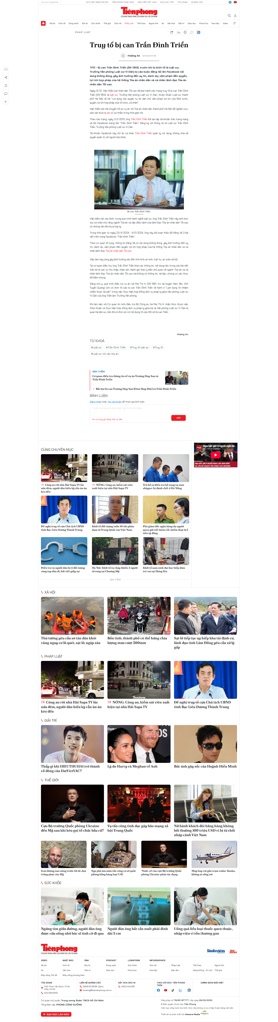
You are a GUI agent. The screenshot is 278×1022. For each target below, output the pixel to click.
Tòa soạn (182, 2)
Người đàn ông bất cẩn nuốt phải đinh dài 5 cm (137, 930)
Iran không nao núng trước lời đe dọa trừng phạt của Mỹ (63, 872)
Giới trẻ (117, 23)
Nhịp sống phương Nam (73, 975)
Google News (198, 32)
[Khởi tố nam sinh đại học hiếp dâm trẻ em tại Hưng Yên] (166, 551)
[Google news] (190, 990)
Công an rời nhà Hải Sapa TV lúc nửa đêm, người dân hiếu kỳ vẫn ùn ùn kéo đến (64, 488)
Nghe (6, 69)
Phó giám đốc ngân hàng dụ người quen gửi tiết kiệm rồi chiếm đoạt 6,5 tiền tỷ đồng (165, 530)
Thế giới (107, 23)
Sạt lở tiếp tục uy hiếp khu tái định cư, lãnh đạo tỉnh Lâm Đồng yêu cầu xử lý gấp (204, 642)
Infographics (157, 960)
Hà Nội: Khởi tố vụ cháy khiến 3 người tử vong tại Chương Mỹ (115, 569)
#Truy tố (158, 347)
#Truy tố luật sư (139, 347)
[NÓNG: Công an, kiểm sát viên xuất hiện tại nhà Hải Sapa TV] (115, 468)
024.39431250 (51, 993)
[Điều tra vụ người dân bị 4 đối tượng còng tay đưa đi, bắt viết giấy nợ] (64, 551)
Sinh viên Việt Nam (147, 2)
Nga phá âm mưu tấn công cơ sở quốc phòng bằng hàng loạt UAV (113, 872)
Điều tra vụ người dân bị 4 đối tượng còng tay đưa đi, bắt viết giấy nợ (63, 569)
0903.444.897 (128, 986)
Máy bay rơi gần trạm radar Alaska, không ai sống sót (213, 872)
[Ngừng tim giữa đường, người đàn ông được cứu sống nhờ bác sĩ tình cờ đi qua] (72, 906)
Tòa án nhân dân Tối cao (118, 250)
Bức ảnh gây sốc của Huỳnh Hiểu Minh (205, 766)
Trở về (6, 102)
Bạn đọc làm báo (58, 1014)
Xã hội (52, 23)
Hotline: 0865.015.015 (97, 2)
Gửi (179, 418)
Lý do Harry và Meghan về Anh (132, 766)
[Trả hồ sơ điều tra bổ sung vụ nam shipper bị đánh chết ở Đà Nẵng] (166, 468)
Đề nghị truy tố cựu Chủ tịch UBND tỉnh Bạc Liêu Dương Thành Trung (62, 528)
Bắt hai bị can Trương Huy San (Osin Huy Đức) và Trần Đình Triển (136, 389)
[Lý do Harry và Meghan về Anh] (138, 744)
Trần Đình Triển (139, 119)
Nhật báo (68, 960)
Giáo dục (192, 23)
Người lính (153, 23)
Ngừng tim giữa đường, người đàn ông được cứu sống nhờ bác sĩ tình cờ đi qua (72, 930)
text (178, 32)
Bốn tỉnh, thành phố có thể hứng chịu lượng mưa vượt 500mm (137, 640)
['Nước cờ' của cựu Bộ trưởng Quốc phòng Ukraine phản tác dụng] (164, 854)
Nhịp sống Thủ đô (49, 975)
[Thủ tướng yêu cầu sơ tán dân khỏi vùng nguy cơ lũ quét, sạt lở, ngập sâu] (72, 616)
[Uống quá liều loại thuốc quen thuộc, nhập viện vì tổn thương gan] (205, 906)
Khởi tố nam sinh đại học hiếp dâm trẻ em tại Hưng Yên (164, 569)
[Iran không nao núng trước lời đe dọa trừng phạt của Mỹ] (64, 854)
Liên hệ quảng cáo (90, 982)
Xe (163, 23)
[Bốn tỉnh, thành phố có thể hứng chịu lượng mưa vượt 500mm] (138, 616)
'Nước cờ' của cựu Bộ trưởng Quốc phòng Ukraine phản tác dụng (161, 872)
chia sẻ (172, 32)
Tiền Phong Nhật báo (123, 2)
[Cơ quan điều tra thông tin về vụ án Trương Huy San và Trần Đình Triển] (176, 378)
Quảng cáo (197, 2)
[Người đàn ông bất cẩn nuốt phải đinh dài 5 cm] (138, 906)
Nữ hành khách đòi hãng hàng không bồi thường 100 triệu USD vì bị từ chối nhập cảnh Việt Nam (204, 830)
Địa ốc (85, 23)
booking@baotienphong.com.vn (97, 990)
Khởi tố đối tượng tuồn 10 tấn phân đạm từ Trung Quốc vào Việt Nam (113, 528)
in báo (185, 32)
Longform (134, 960)
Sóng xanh (73, 23)
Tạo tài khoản (115, 401)
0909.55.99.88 (90, 986)
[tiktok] (174, 990)
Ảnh (86, 960)
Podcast (111, 960)
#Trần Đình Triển (116, 347)
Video (225, 23)
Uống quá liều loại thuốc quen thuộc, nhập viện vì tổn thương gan (203, 930)
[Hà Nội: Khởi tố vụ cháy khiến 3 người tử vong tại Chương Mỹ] (115, 551)
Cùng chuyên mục (57, 449)
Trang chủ (43, 23)
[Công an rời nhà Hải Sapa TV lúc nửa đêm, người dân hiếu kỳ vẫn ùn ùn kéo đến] (64, 468)
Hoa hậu (215, 23)
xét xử (110, 112)
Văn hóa (171, 23)
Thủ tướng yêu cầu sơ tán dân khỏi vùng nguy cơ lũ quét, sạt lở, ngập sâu (70, 640)
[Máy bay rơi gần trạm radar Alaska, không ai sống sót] (214, 854)
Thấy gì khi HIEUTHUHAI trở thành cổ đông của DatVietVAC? (70, 768)
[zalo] (182, 990)
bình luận (192, 32)
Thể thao (141, 23)
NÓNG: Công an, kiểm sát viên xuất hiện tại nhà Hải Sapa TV (112, 486)
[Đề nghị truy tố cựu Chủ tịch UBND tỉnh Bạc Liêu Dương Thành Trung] (64, 509)
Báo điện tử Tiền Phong (139, 12)
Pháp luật (129, 23)
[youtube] (235, 2)
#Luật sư (96, 347)
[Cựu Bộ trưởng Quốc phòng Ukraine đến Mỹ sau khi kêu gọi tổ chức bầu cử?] (72, 803)
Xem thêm (234, 23)
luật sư (114, 94)
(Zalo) (100, 986)
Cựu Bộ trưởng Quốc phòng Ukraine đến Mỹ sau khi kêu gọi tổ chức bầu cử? (72, 828)
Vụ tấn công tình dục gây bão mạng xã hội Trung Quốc (137, 828)
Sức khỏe (95, 23)
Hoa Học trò (167, 2)
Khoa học (203, 23)
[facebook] (230, 2)
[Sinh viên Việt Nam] (216, 951)
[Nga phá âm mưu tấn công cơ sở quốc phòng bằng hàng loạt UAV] (114, 854)
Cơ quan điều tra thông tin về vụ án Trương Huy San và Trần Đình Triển (125, 377)
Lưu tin (6, 85)
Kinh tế (62, 23)
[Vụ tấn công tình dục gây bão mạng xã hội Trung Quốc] (138, 803)
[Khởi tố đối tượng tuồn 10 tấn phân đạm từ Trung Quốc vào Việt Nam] (115, 509)
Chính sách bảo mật (212, 982)
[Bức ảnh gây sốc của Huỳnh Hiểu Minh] (205, 744)
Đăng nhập (95, 401)
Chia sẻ (6, 77)
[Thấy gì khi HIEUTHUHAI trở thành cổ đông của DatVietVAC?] (72, 744)
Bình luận (6, 94)
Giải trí (181, 23)
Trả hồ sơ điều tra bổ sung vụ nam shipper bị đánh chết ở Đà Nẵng (163, 486)
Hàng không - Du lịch (202, 970)
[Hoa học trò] (233, 951)
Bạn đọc (175, 970)
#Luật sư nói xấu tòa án (104, 353)
